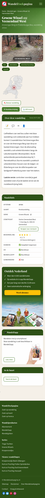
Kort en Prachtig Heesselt (11, 471)
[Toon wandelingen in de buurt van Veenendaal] (14, 87)
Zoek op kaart (7, 413)
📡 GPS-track (27, 109)
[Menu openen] (40, 3)
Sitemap (5, 484)
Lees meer (9, 360)
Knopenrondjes (7, 450)
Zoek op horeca (8, 416)
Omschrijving (7, 126)
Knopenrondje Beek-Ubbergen (13, 461)
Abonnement (7, 426)
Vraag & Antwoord (17, 489)
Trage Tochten (7, 444)
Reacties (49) (13, 126)
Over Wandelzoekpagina (30, 484)
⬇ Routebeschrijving (11, 109)
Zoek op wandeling (9, 409)
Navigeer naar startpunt (29, 229)
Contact (5, 489)
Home (4, 11)
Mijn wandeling (24, 126)
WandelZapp (7, 430)
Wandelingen (11, 11)
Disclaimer (15, 484)
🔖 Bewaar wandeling (11, 103)
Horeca (18, 126)
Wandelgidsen (7, 433)
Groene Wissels (24, 214)
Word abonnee (22, 292)
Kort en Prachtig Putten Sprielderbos (16, 464)
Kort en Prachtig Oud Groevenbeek (15, 467)
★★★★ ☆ (25, 235)
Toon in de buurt (11, 379)
